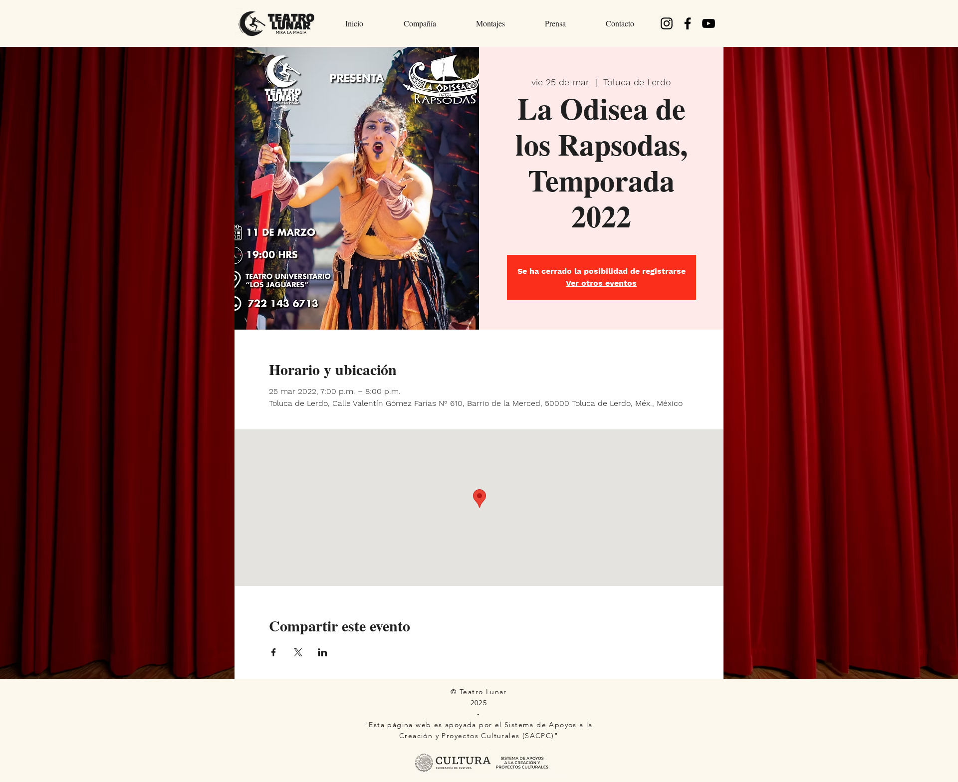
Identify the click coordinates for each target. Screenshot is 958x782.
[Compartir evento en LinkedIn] (322, 652)
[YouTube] (709, 23)
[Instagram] (667, 23)
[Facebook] (688, 23)
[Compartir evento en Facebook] (273, 652)
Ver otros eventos (601, 283)
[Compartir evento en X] (298, 652)
